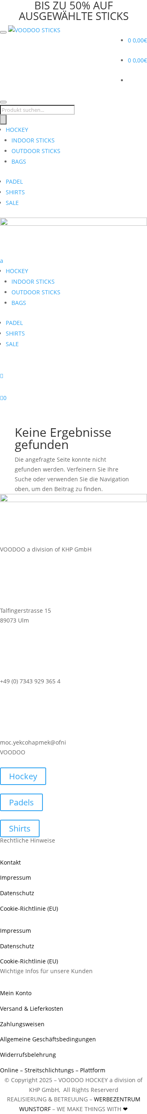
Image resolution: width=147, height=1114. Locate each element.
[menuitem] (73, 307)
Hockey (23, 776)
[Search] (3, 120)
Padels (21, 802)
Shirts (20, 828)
